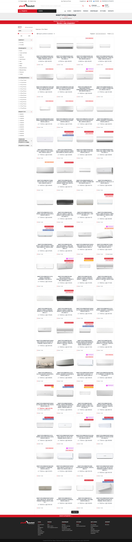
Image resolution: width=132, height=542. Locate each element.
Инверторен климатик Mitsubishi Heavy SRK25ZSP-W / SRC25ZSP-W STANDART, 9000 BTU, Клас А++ (84, 246)
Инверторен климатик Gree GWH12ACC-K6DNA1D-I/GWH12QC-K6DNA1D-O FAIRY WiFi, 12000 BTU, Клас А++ (65, 342)
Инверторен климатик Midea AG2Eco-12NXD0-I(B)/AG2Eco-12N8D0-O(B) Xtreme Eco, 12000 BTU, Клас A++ (45, 246)
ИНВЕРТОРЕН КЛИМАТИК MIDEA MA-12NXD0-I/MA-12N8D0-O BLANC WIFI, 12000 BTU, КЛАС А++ (85, 151)
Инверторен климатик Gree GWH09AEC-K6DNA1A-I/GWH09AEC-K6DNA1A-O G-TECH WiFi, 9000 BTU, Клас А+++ (45, 310)
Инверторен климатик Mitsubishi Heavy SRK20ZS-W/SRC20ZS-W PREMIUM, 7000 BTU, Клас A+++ (104, 500)
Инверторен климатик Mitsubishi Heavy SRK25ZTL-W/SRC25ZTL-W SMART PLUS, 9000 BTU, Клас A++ (65, 467)
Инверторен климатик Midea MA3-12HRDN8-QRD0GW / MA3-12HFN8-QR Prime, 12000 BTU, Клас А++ (104, 58)
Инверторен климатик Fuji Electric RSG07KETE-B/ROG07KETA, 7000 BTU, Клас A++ (45, 374)
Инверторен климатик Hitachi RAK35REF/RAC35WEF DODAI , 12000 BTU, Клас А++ (85, 214)
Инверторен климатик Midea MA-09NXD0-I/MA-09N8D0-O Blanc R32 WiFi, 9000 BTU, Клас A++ (85, 58)
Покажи (109, 33)
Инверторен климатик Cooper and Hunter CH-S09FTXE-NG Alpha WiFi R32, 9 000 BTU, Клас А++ (45, 88)
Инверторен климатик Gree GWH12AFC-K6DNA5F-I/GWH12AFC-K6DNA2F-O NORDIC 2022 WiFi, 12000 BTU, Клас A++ (85, 405)
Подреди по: (92, 33)
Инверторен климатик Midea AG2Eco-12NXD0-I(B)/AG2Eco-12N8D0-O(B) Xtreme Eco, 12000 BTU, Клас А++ (105, 214)
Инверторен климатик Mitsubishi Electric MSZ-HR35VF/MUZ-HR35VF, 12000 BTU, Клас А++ (84, 310)
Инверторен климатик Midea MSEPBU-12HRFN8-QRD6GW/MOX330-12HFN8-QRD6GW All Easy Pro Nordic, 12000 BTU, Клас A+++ (64, 405)
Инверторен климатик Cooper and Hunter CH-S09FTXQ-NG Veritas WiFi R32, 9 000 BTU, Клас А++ (65, 88)
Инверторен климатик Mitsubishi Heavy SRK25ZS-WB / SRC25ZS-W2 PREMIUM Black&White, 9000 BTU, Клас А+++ (104, 468)
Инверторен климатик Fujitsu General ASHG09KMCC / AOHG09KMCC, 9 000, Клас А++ (45, 278)
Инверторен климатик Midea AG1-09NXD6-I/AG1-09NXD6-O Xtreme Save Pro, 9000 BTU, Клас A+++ (85, 182)
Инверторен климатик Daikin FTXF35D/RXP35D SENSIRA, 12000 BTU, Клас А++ (85, 467)
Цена (20, 30)
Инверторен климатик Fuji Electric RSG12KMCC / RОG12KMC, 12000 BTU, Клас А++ (85, 500)
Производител (22, 48)
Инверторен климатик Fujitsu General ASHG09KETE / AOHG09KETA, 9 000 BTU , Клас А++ (104, 310)
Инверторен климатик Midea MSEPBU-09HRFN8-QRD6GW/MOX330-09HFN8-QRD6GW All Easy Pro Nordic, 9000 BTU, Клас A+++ (84, 342)
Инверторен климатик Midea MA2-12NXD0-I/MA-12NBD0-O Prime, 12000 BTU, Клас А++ (104, 151)
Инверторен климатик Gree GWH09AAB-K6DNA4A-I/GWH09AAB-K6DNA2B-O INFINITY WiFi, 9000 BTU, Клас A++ (65, 182)
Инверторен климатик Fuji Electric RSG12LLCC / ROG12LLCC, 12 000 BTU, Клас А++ (105, 182)
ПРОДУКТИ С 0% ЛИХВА (24, 145)
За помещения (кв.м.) (24, 77)
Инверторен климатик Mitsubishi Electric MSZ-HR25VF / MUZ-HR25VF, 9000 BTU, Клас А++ (45, 405)
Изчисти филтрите (29, 27)
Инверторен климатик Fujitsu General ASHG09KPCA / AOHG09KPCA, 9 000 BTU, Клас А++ (105, 120)
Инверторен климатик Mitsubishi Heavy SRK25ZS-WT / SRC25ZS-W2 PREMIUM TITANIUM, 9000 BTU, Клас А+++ (45, 500)
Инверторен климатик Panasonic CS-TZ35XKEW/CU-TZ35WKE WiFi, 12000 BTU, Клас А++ (45, 467)
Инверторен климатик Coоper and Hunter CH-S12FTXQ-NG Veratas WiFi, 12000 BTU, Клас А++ (85, 120)
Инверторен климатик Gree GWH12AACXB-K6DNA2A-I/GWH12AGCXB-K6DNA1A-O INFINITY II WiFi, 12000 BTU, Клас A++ (64, 278)
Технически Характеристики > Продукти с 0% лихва (24, 141)
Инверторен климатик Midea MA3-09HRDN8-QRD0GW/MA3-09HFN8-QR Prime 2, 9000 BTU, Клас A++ (45, 58)
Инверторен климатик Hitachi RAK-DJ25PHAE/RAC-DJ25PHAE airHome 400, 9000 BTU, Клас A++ (85, 437)
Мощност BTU (22, 111)
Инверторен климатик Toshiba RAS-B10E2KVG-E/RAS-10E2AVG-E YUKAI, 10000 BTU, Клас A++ (105, 246)
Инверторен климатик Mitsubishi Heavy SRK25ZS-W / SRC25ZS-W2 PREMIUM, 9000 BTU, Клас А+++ (65, 437)
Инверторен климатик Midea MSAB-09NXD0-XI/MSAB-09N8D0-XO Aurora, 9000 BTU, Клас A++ (45, 120)
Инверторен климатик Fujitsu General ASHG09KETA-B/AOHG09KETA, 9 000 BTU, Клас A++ (65, 374)
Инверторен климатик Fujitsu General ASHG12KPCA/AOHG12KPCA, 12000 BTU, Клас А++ (45, 214)
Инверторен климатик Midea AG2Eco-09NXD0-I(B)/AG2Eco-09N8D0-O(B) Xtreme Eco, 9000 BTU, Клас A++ (65, 151)
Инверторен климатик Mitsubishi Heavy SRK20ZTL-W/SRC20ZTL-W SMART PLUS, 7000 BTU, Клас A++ (84, 374)
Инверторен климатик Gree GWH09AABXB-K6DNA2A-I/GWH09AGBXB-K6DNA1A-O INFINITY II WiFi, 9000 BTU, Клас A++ (84, 89)
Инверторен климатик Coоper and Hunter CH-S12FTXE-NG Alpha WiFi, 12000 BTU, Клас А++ (65, 120)
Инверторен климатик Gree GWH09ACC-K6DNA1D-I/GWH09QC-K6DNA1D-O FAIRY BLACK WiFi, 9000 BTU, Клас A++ (65, 310)
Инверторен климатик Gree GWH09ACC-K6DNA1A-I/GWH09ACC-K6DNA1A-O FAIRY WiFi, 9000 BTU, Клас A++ (105, 278)
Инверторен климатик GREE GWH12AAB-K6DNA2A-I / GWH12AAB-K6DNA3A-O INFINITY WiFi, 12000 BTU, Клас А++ (65, 246)
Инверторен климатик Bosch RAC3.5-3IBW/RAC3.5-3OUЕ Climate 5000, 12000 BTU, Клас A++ (45, 151)
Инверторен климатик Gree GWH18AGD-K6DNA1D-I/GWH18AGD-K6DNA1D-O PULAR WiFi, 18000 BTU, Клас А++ (105, 405)
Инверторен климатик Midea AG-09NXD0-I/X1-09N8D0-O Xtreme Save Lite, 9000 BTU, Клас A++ (104, 88)
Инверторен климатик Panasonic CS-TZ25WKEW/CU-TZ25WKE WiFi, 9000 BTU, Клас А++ (105, 374)
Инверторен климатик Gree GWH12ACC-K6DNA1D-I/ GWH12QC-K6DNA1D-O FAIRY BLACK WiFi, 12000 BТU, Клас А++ (65, 214)
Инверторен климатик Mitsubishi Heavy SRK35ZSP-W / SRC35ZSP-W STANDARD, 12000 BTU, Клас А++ (45, 342)
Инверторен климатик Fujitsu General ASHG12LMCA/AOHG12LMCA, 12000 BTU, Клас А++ (45, 437)
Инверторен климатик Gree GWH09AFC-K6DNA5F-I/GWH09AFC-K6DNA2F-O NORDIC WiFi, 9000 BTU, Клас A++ (85, 278)
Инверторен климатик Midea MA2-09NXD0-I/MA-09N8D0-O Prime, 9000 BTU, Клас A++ (64, 58)
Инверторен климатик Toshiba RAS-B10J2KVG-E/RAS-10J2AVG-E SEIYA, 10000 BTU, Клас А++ (45, 182)
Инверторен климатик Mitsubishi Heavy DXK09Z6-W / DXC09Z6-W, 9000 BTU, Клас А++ (104, 437)
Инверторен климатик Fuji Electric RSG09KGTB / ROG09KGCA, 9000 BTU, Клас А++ (65, 500)
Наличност (21, 40)
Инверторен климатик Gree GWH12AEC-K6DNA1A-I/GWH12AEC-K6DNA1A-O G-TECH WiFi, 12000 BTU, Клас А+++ (105, 342)
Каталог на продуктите (65, 515)
